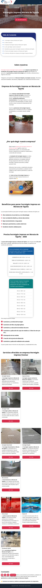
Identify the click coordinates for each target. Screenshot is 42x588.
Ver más (11, 388)
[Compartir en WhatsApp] (8, 575)
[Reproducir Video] (21, 187)
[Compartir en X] (5, 575)
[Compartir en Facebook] (2, 575)
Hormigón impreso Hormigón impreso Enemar (12, 70)
